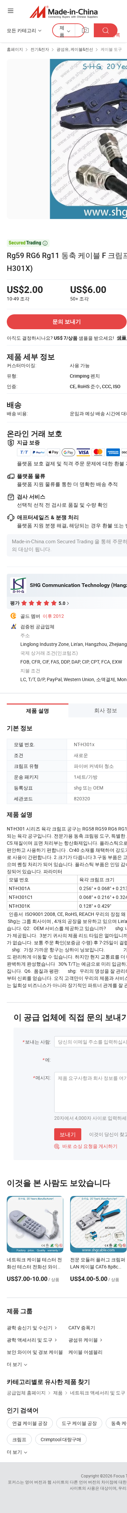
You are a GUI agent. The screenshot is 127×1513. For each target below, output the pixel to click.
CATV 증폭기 (81, 1327)
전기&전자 (39, 49)
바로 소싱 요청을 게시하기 (86, 1146)
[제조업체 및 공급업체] (63, 11)
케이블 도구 (111, 49)
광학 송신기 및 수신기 (29, 1327)
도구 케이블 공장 (79, 1423)
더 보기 (15, 1452)
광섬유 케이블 (83, 1340)
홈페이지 (15, 49)
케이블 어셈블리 (85, 1352)
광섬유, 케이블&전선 (75, 49)
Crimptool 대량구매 (61, 1439)
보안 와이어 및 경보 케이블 (35, 1352)
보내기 (68, 1134)
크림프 (19, 1439)
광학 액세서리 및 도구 (29, 1340)
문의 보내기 (66, 321)
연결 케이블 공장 (29, 1423)
